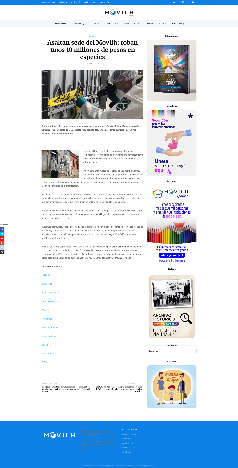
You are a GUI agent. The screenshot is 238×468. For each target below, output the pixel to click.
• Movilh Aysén (104, 2)
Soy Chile (46, 345)
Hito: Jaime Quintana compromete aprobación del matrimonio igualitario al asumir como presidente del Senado (66, 389)
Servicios (137, 24)
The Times (47, 318)
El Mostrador (48, 353)
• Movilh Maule (62, 2)
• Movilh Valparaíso (48, 2)
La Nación (46, 275)
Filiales (161, 24)
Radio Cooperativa (50, 292)
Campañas (111, 24)
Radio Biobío (48, 301)
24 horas (46, 310)
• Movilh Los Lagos (89, 2)
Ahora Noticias (49, 336)
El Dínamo (46, 362)
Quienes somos (60, 24)
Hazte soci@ (178, 24)
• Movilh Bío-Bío (75, 2)
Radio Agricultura (50, 327)
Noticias (92, 36)
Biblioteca (95, 24)
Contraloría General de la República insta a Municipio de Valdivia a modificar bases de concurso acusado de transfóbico (120, 389)
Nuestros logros (80, 24)
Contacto (149, 24)
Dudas (126, 24)
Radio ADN (47, 284)
